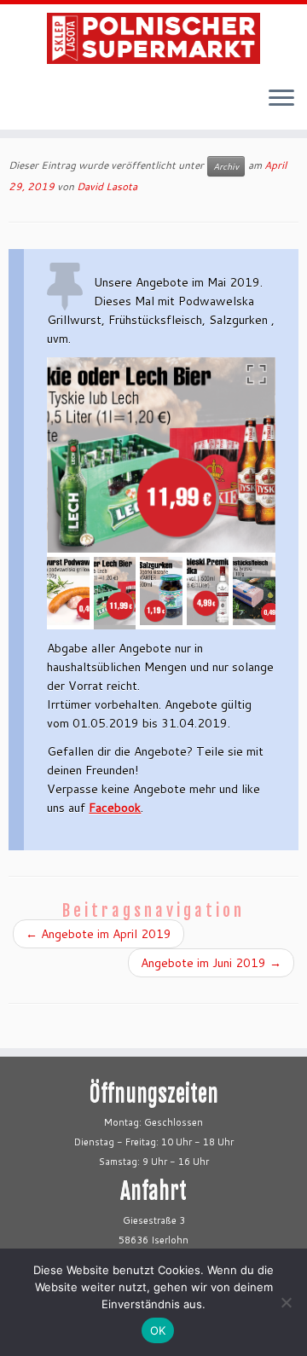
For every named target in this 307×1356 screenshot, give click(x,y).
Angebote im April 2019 (98, 933)
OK (158, 1330)
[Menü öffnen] (281, 99)
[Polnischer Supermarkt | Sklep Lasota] (153, 38)
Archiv (226, 166)
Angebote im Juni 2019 (211, 962)
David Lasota (107, 186)
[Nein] (285, 1302)
